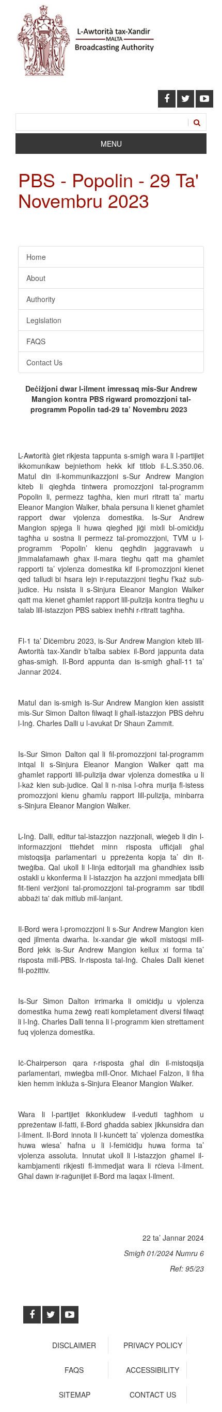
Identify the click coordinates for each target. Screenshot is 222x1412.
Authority (40, 299)
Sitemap (74, 1394)
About (35, 278)
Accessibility (152, 1370)
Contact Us (44, 362)
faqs (74, 1370)
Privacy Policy (152, 1345)
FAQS (35, 341)
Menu (111, 143)
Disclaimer (74, 1345)
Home (36, 257)
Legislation (43, 320)
